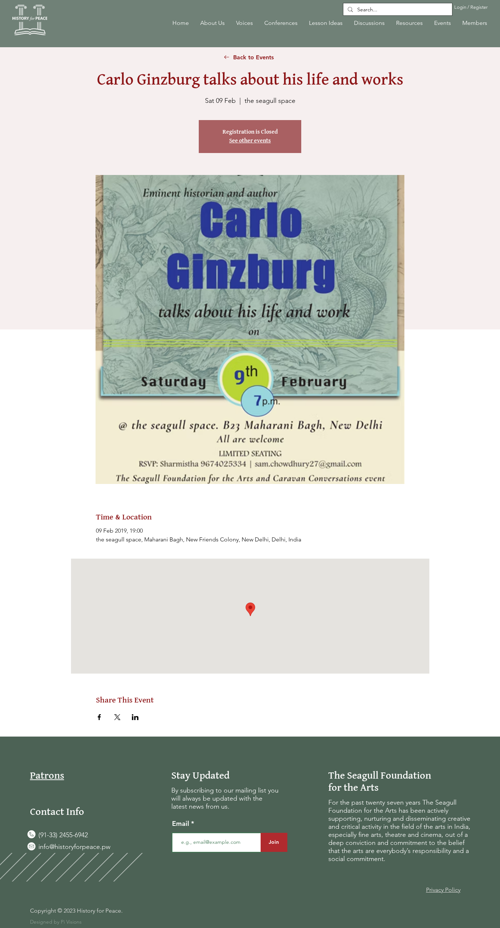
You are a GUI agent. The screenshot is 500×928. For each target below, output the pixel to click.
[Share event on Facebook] (99, 717)
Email (181, 823)
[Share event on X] (117, 717)
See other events (250, 141)
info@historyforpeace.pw (74, 847)
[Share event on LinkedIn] (135, 717)
